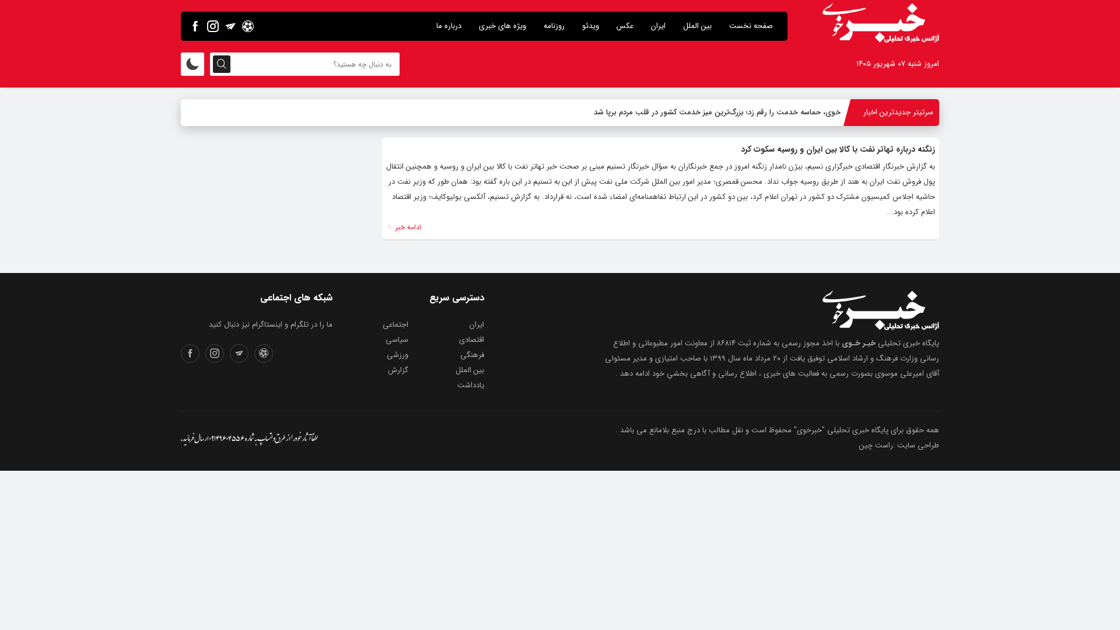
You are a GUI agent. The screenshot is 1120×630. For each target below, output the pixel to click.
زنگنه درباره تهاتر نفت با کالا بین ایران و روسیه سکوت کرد (838, 149)
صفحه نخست (751, 26)
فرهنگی (472, 355)
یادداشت (470, 385)
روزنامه (554, 26)
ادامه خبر (407, 227)
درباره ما (448, 26)
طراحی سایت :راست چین (899, 445)
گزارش (398, 370)
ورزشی (397, 355)
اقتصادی (471, 340)
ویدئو (590, 26)
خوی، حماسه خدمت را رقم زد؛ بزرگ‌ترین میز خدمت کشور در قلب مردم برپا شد (717, 112)
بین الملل (697, 26)
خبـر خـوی (859, 343)
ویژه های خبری (502, 26)
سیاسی (397, 340)
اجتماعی (395, 324)
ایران (658, 26)
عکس (625, 26)
